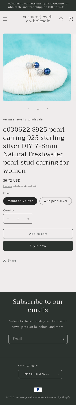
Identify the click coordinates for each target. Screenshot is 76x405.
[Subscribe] (62, 339)
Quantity (8, 210)
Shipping (7, 186)
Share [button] (12, 260)
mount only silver (20, 201)
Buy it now (38, 246)
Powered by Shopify (58, 397)
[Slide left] (28, 108)
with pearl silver (55, 201)
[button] (5, 19)
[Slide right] (47, 108)
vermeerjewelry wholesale (31, 397)
